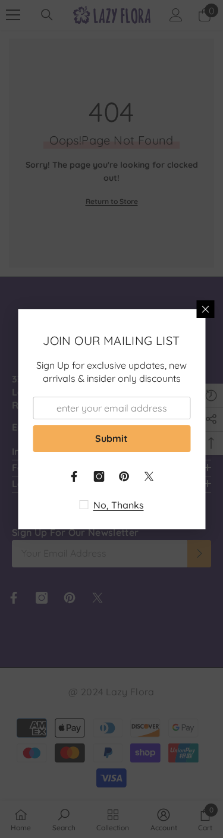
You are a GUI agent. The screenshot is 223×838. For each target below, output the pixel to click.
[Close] (205, 309)
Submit (111, 438)
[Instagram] (99, 476)
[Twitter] (149, 476)
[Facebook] (74, 476)
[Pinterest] (124, 476)
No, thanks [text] (118, 505)
